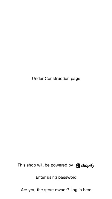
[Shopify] (85, 165)
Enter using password (56, 177)
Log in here (80, 189)
